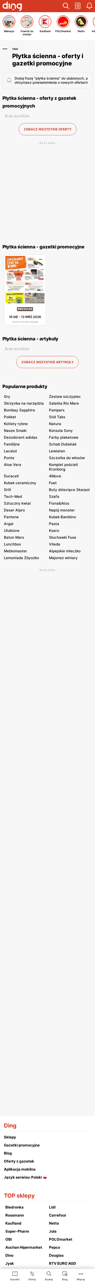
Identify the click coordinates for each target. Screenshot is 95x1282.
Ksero (54, 530)
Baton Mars (14, 537)
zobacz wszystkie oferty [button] (47, 129)
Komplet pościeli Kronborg (63, 467)
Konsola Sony (61, 430)
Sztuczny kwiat (17, 503)
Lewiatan (57, 451)
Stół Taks (57, 417)
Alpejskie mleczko (65, 551)
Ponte (9, 457)
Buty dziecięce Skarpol (69, 489)
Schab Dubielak (62, 444)
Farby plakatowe (63, 437)
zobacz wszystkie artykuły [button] (47, 362)
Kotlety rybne (16, 423)
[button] (66, 6)
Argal (8, 523)
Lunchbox (12, 544)
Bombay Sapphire (19, 410)
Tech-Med (13, 496)
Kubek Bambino (62, 517)
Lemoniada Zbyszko (21, 557)
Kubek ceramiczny (20, 483)
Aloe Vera (12, 464)
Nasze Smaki (15, 430)
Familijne (12, 444)
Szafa (54, 496)
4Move (55, 476)
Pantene (11, 517)
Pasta (54, 523)
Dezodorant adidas (20, 437)
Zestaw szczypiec (65, 396)
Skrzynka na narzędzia (24, 403)
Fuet (53, 483)
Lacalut (10, 451)
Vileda (54, 544)
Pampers (57, 410)
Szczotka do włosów (67, 457)
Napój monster (62, 510)
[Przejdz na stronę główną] (12, 7)
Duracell (11, 476)
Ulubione (11, 530)
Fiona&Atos (59, 503)
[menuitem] (14, 1276)
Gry (7, 396)
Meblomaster (15, 551)
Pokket (10, 417)
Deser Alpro (14, 510)
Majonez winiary (63, 557)
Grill (7, 489)
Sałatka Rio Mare (64, 403)
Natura (55, 423)
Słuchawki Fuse (62, 537)
